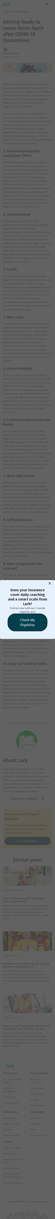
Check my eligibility (27, 622)
